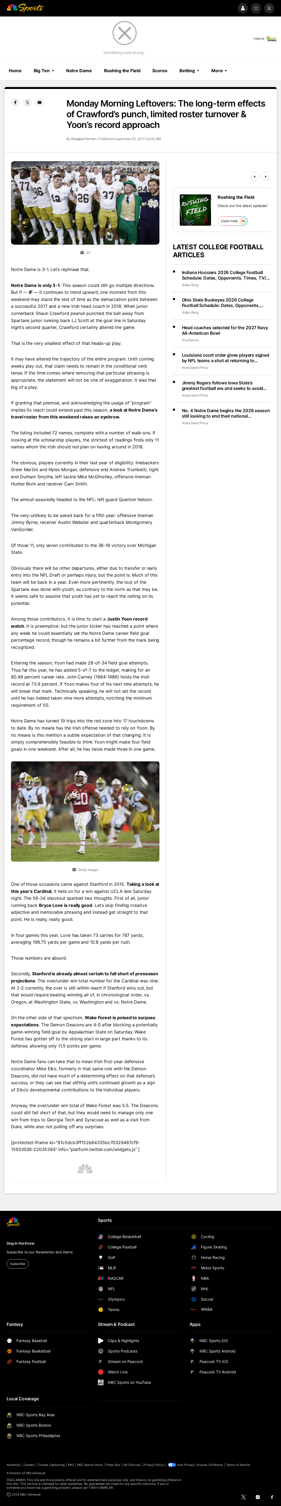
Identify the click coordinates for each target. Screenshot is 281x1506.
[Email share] (39, 102)
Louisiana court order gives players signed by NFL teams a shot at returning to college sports (225, 357)
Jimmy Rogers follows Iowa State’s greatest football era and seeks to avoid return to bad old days (222, 385)
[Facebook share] (15, 102)
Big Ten (42, 70)
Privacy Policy (154, 1465)
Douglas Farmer (83, 139)
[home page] (25, 8)
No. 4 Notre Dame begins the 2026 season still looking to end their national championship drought (226, 413)
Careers (29, 1465)
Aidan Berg (190, 285)
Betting (187, 70)
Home (15, 70)
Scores (159, 70)
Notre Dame (79, 70)
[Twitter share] (27, 102)
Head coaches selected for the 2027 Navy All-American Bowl (225, 330)
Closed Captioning (51, 1465)
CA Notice (215, 1465)
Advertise (13, 1465)
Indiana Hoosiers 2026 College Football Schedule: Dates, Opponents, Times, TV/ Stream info (224, 275)
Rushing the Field (122, 70)
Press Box (113, 1465)
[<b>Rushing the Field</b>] (195, 210)
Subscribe (17, 1264)
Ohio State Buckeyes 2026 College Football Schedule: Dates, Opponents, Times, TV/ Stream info (221, 302)
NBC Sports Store (90, 1465)
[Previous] (254, 176)
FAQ (71, 1465)
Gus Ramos (190, 340)
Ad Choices (131, 1465)
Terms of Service (238, 1465)
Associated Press (195, 367)
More (217, 70)
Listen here (229, 221)
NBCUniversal (36, 1473)
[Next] (265, 176)
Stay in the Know (21, 1243)
